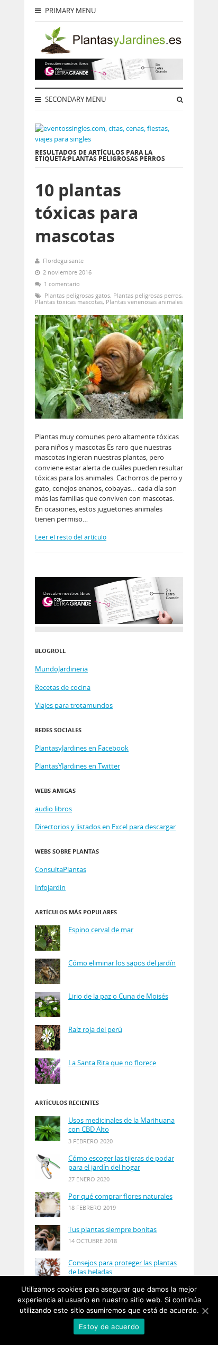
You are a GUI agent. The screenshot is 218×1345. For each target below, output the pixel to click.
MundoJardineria (61, 669)
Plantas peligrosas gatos (77, 295)
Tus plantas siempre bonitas (112, 1229)
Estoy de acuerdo (109, 1326)
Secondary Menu (74, 99)
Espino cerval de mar (100, 929)
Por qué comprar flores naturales (120, 1196)
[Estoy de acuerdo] (204, 1310)
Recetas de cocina (62, 687)
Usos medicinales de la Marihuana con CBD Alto (121, 1125)
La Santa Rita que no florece (112, 1062)
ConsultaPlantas (60, 869)
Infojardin (50, 887)
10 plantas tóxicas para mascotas (86, 212)
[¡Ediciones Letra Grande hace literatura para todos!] (109, 77)
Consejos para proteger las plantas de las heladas (122, 1267)
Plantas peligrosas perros (147, 295)
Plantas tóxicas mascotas (69, 302)
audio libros (53, 808)
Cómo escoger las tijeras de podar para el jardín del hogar (121, 1163)
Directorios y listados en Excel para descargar (105, 826)
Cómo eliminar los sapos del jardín (122, 963)
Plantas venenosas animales (144, 302)
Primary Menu (69, 10)
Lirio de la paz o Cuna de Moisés (118, 996)
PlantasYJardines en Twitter (77, 766)
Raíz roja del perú (95, 1029)
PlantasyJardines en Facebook (82, 748)
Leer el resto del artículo (70, 537)
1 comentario (62, 284)
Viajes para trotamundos (74, 705)
